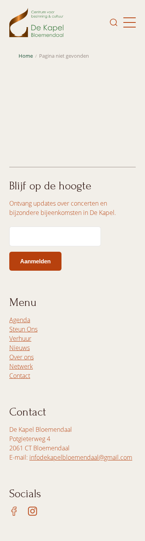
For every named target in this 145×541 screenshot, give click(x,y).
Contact (19, 375)
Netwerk (21, 366)
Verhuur (20, 338)
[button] (129, 22)
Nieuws (19, 347)
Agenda (19, 320)
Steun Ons (23, 329)
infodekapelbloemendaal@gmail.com (80, 457)
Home (26, 55)
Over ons (21, 357)
